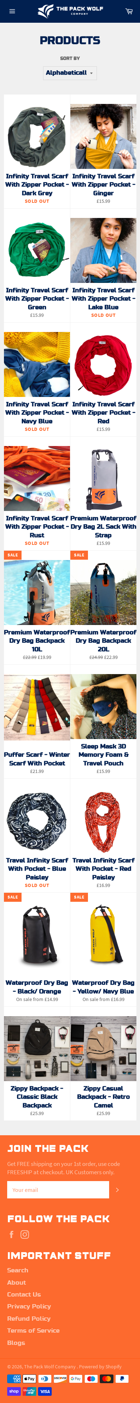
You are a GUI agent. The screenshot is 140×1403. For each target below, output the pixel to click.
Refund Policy (29, 1319)
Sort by (70, 58)
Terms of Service (33, 1330)
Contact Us (24, 1294)
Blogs (16, 1343)
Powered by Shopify (100, 1367)
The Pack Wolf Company (50, 1367)
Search (17, 1270)
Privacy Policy (29, 1306)
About (16, 1282)
